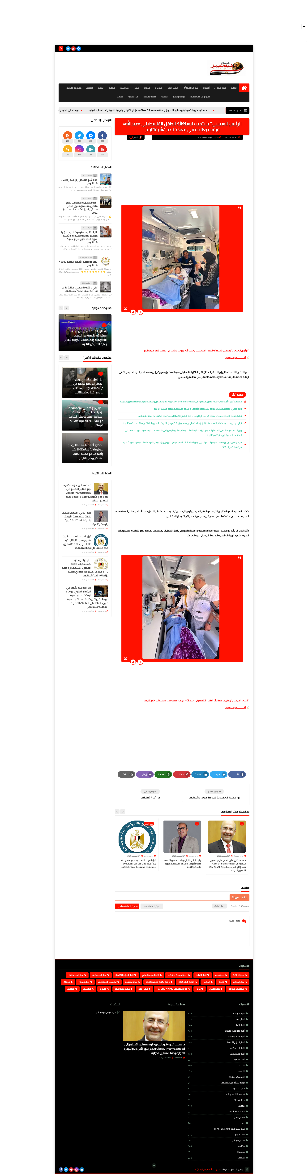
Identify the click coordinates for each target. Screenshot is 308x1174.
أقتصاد (206, 88)
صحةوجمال (214, 989)
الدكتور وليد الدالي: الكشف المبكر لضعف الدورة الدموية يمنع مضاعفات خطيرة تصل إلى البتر (86, 340)
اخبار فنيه (124, 88)
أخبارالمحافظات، (75, 975)
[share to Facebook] (140, 312)
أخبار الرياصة (192, 88)
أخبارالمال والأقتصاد (124, 975)
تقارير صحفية (131, 982)
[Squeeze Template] (247, 1169)
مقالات (120, 97)
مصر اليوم (221, 88)
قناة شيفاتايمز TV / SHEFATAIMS (172, 989)
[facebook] (61, 1169)
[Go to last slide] (122, 811)
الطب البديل (172, 88)
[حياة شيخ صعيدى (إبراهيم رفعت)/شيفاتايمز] (105, 179)
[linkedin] (81, 1169)
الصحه (101, 88)
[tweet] (133, 312)
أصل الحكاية (238, 982)
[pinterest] (71, 1169)
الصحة (222, 982)
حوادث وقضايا (178, 97)
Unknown (178, 1057)
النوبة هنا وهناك (186, 982)
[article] (150, 794)
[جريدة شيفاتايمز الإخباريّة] (226, 68)
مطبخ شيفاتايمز (122, 989)
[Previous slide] (66, 307)
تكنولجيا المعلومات (107, 982)
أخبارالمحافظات (99, 975)
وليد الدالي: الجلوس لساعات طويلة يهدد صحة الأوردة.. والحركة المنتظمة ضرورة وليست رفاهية (75, 110)
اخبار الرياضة (238, 975)
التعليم (112, 88)
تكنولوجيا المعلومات (200, 97)
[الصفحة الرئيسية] (244, 87)
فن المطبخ (133, 97)
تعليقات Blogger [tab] (239, 897)
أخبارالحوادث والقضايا (177, 975)
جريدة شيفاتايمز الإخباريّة (206, 1169)
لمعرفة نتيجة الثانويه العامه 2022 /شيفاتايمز (78, 263)
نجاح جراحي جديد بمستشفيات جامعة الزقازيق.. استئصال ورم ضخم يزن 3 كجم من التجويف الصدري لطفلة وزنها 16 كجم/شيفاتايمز (182, 423)
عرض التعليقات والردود (126, 906)
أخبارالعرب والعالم (150, 975)
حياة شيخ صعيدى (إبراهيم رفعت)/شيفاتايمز (79, 181)
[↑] (154, 1165)
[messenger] (78, 48)
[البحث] (61, 48)
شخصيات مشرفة (236, 989)
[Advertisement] (154, 22)
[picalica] (87, 1169)
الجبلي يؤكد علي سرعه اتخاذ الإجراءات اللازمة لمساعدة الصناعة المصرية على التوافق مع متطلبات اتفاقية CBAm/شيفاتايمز (85, 383)
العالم (234, 88)
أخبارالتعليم (201, 975)
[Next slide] (117, 811)
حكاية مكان (84, 982)
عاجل (136, 88)
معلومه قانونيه (73, 88)
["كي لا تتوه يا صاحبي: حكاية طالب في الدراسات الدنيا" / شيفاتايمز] (105, 287)
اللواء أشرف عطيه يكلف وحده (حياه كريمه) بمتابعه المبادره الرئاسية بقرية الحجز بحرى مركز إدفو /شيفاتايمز (79, 237)
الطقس (89, 88)
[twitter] (68, 48)
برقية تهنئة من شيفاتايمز (158, 982)
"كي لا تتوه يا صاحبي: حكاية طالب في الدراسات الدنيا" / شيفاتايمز (80, 289)
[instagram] (76, 1169)
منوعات (158, 88)
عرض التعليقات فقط (151, 906)
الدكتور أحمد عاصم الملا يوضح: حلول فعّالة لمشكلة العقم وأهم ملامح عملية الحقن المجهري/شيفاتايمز (85, 419)
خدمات (147, 88)
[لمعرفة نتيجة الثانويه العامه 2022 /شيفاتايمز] (105, 261)
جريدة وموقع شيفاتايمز (105, 1012)
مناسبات (87, 989)
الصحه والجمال (149, 97)
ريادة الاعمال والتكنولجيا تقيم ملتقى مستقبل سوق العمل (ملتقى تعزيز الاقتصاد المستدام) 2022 (80, 207)
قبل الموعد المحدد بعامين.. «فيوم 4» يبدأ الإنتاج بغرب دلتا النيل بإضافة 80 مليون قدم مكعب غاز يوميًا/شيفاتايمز (189, 416)
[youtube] (73, 48)
